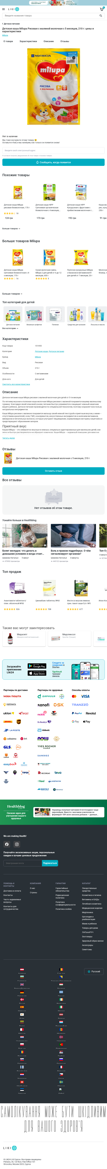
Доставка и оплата (12, 891)
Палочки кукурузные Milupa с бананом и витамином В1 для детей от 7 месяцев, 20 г (80, 273)
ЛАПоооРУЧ (87, 932)
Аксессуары (87, 945)
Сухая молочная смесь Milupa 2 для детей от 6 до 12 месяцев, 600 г (48, 273)
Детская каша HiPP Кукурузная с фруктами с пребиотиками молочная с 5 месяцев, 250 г (80, 208)
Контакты (8, 895)
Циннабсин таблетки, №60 (48, 601)
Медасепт (22, 634)
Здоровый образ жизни (93, 941)
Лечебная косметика (91, 904)
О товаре (8, 41)
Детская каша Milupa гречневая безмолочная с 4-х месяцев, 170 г (17, 273)
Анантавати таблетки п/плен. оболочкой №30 (15, 602)
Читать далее (8, 438)
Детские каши (41, 351)
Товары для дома (90, 928)
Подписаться (50, 863)
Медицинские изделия (92, 908)
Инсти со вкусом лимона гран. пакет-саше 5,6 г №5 (79, 602)
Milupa (5, 35)
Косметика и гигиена (91, 895)
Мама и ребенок (89, 924)
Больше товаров (11, 294)
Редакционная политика (62, 896)
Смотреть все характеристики (16, 384)
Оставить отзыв (53, 471)
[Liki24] (10, 1148)
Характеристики (28, 41)
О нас (32, 888)
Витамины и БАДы (90, 899)
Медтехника (87, 912)
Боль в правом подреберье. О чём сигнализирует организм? (71, 552)
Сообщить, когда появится (55, 162)
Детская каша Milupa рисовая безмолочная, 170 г (17, 206)
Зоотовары (87, 936)
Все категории (9, 328)
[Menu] (3, 9)
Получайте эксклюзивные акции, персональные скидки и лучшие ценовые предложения (29, 854)
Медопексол (68, 634)
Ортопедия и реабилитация (88, 918)
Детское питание (56, 351)
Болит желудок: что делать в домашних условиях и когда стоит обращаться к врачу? (22, 552)
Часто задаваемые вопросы (12, 900)
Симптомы (87, 949)
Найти (101, 15)
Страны (33, 892)
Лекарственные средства (89, 889)
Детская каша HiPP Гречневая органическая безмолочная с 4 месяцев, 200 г (47, 208)
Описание (49, 41)
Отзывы (64, 41)
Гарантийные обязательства (62, 889)
